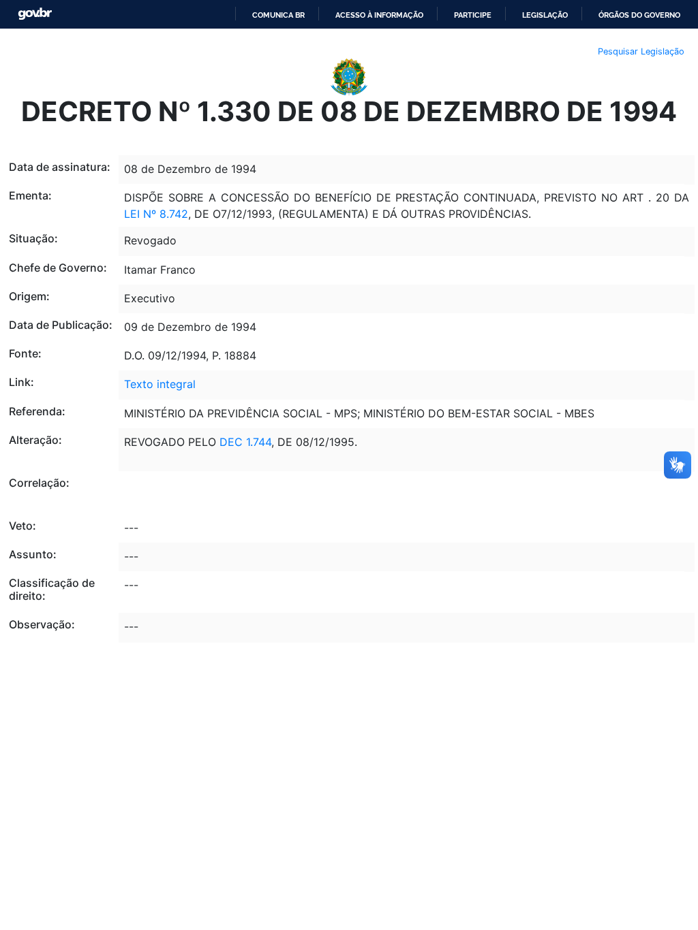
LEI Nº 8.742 (156, 214)
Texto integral (160, 384)
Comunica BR (278, 15)
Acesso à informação (379, 15)
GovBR (35, 13)
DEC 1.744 (245, 442)
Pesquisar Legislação (641, 51)
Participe (472, 15)
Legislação (545, 15)
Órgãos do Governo (639, 15)
